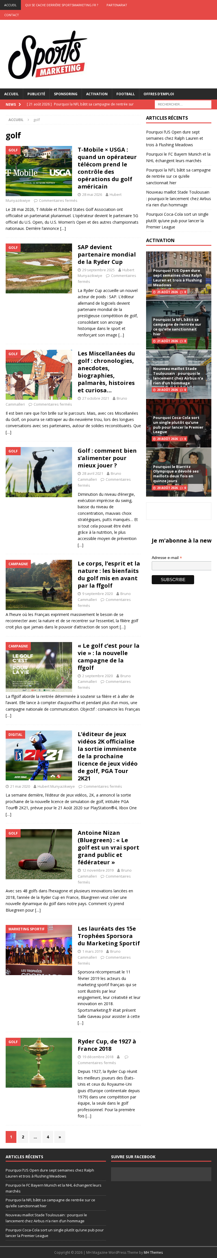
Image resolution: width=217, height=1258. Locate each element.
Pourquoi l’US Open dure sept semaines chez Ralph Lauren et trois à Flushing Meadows (174, 138)
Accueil (11, 94)
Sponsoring (65, 94)
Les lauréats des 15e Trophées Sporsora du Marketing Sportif (109, 936)
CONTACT (11, 15)
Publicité (36, 94)
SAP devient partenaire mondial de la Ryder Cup (107, 254)
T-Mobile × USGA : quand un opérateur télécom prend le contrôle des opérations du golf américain (107, 168)
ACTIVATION (160, 240)
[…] (63, 228)
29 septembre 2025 (98, 269)
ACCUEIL (10, 5)
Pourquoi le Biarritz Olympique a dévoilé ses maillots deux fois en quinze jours (176, 474)
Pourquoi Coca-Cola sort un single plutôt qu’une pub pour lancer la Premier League (177, 220)
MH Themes (153, 1252)
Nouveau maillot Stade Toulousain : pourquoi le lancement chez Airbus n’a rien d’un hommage (178, 198)
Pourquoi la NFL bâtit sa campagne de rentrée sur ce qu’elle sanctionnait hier (178, 176)
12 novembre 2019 (98, 870)
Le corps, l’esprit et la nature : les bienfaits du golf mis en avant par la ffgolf (109, 574)
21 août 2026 (167, 341)
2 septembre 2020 (97, 675)
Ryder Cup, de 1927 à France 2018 (107, 1044)
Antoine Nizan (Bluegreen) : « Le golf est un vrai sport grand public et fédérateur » (108, 847)
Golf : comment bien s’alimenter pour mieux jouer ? (107, 458)
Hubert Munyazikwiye (56, 786)
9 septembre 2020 (97, 593)
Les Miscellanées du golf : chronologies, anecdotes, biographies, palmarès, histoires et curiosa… (106, 372)
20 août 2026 (167, 390)
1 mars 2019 (92, 951)
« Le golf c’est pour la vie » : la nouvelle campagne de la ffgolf (109, 657)
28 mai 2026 (92, 194)
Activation (97, 94)
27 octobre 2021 (95, 398)
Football (125, 94)
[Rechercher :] (183, 104)
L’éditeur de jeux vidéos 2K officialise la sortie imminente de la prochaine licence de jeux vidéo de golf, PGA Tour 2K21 (108, 756)
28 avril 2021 (92, 473)
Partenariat (117, 5)
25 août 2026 (167, 292)
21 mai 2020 (20, 786)
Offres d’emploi (159, 94)
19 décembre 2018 (97, 1056)
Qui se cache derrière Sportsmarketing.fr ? (61, 5)
